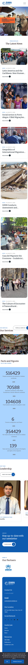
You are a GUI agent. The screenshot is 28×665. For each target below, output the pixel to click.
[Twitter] (8, 619)
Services (6, 630)
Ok (7, 661)
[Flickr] (17, 619)
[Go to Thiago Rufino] (14, 495)
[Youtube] (14, 619)
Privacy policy (17, 661)
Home (6, 628)
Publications (7, 642)
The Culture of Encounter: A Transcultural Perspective (14, 306)
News (3, 68)
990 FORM (7, 640)
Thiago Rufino (7, 515)
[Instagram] (11, 619)
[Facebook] (5, 619)
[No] (24, 659)
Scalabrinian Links (9, 644)
